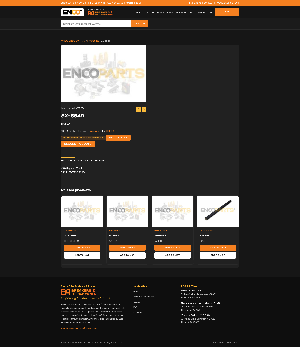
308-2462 (71, 236)
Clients (181, 12)
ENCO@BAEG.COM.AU (200, 3)
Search (139, 24)
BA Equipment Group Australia (89, 342)
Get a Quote (227, 12)
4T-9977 (115, 236)
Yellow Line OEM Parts (158, 12)
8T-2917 (205, 236)
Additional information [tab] (91, 160)
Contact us (204, 12)
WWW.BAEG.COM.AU (228, 3)
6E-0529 (160, 236)
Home (138, 12)
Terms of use (233, 342)
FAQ (191, 12)
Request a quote (78, 144)
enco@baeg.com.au (88, 328)
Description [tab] (68, 160)
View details (82, 248)
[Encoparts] (72, 12)
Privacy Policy (219, 342)
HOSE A (110, 131)
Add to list (118, 138)
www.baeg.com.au (69, 328)
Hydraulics (93, 40)
